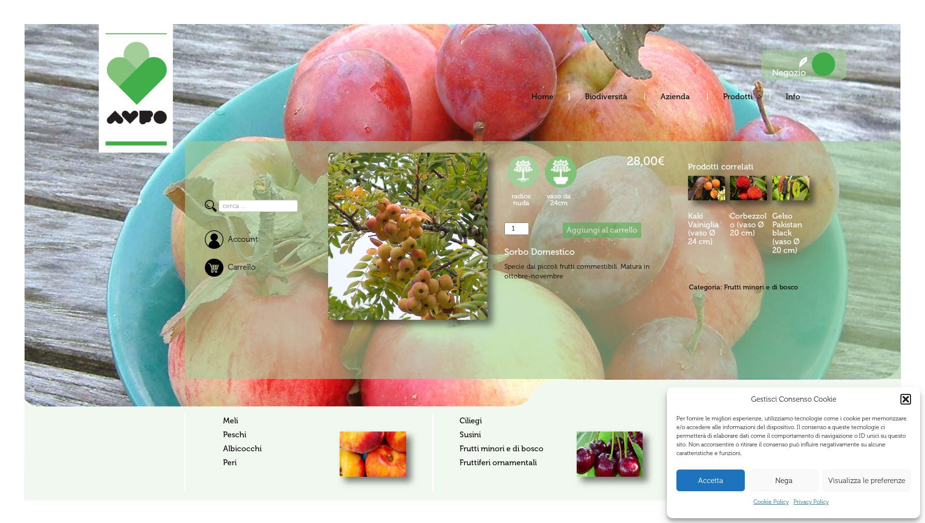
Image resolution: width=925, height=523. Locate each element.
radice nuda (521, 199)
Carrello (242, 267)
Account (243, 239)
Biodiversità (607, 96)
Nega (784, 480)
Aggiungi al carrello (602, 230)
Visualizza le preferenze (866, 480)
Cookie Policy (771, 501)
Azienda (676, 96)
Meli (230, 420)
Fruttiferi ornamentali (498, 462)
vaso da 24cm (559, 199)
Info (793, 96)
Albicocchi (242, 448)
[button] (906, 399)
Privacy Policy (811, 501)
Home (542, 96)
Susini (470, 434)
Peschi (234, 434)
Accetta (710, 480)
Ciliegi (471, 420)
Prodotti (738, 96)
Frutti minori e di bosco (761, 287)
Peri (230, 462)
